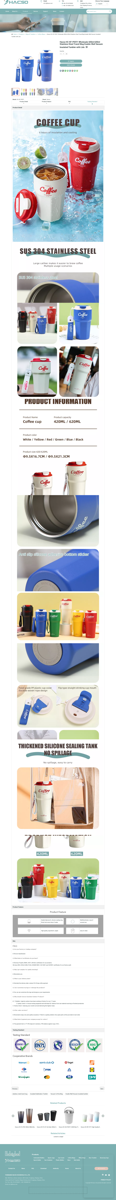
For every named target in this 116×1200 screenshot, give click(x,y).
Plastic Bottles (60, 1160)
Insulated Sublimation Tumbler (39, 1094)
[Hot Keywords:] (110, 11)
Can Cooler (61, 1158)
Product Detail (24, 101)
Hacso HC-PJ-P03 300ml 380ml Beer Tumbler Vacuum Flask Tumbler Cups (25, 1127)
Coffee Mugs (71, 1158)
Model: (14, 99)
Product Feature (46, 101)
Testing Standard (92, 101)
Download (43, 1168)
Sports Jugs (51, 1158)
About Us (78, 1168)
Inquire (72, 61)
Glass (68, 1160)
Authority (56, 1168)
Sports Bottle (37, 1160)
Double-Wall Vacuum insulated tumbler (77, 1094)
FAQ (69, 101)
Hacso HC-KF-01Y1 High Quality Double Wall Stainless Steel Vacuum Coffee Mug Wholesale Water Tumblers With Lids (91, 1127)
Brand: (44, 99)
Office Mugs (82, 1158)
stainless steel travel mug (19, 1094)
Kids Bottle (77, 1160)
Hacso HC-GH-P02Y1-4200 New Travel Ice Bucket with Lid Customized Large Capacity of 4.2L (69, 1127)
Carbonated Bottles (39, 1158)
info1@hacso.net (48, 3)
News (23, 1168)
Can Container (48, 1160)
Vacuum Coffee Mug (57, 1094)
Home (67, 1168)
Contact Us (11, 1168)
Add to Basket (71, 65)
